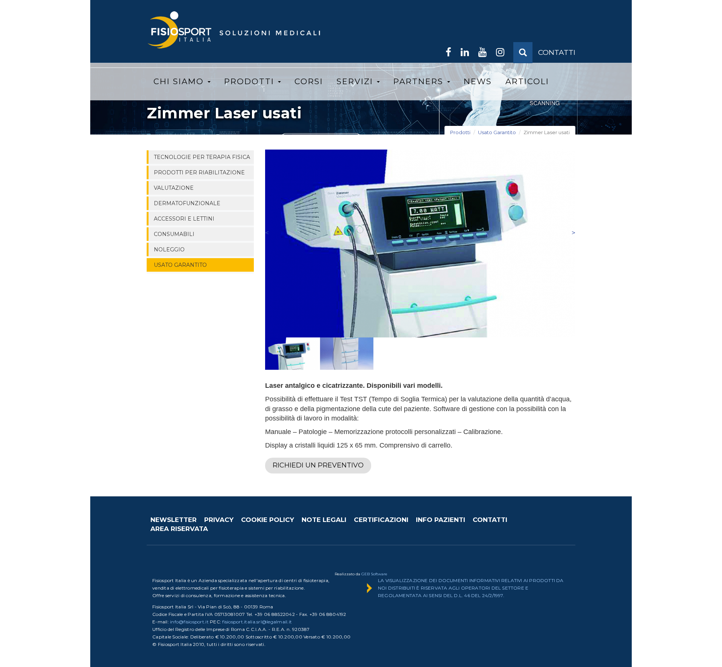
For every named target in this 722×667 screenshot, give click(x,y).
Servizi (356, 81)
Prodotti (250, 81)
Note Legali (324, 519)
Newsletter (173, 519)
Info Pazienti (440, 519)
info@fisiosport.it (189, 622)
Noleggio (169, 249)
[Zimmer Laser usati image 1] (420, 243)
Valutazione (174, 188)
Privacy (219, 519)
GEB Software (374, 574)
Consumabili (174, 234)
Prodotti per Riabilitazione (199, 172)
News (478, 81)
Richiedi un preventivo (318, 465)
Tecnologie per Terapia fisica (202, 157)
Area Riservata (179, 528)
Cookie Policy (267, 519)
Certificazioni (381, 519)
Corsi (308, 81)
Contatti (490, 519)
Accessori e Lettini (184, 218)
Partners (419, 81)
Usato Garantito (497, 132)
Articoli (527, 81)
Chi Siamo (180, 81)
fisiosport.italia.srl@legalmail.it (257, 622)
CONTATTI (556, 52)
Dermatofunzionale (187, 203)
